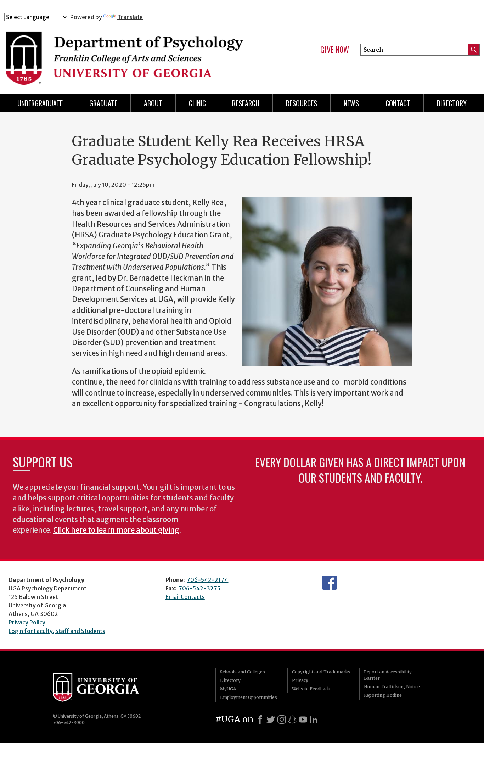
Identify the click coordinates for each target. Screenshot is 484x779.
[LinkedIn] (313, 719)
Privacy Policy (27, 622)
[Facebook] (260, 719)
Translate (130, 17)
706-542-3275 (199, 588)
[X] (270, 719)
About (153, 103)
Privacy (300, 680)
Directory (230, 680)
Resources (301, 103)
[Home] (135, 52)
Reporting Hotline (383, 695)
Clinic (197, 103)
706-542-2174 (207, 579)
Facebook (329, 583)
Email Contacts (185, 596)
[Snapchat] (292, 719)
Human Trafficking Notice (392, 686)
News (351, 103)
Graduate (103, 103)
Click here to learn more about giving (116, 530)
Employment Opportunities (248, 697)
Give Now (334, 49)
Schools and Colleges (242, 671)
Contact (397, 103)
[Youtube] (303, 719)
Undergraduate (40, 103)
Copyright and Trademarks (321, 671)
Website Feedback (311, 688)
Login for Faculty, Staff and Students (57, 630)
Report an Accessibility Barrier (388, 675)
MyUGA (228, 688)
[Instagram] (281, 719)
